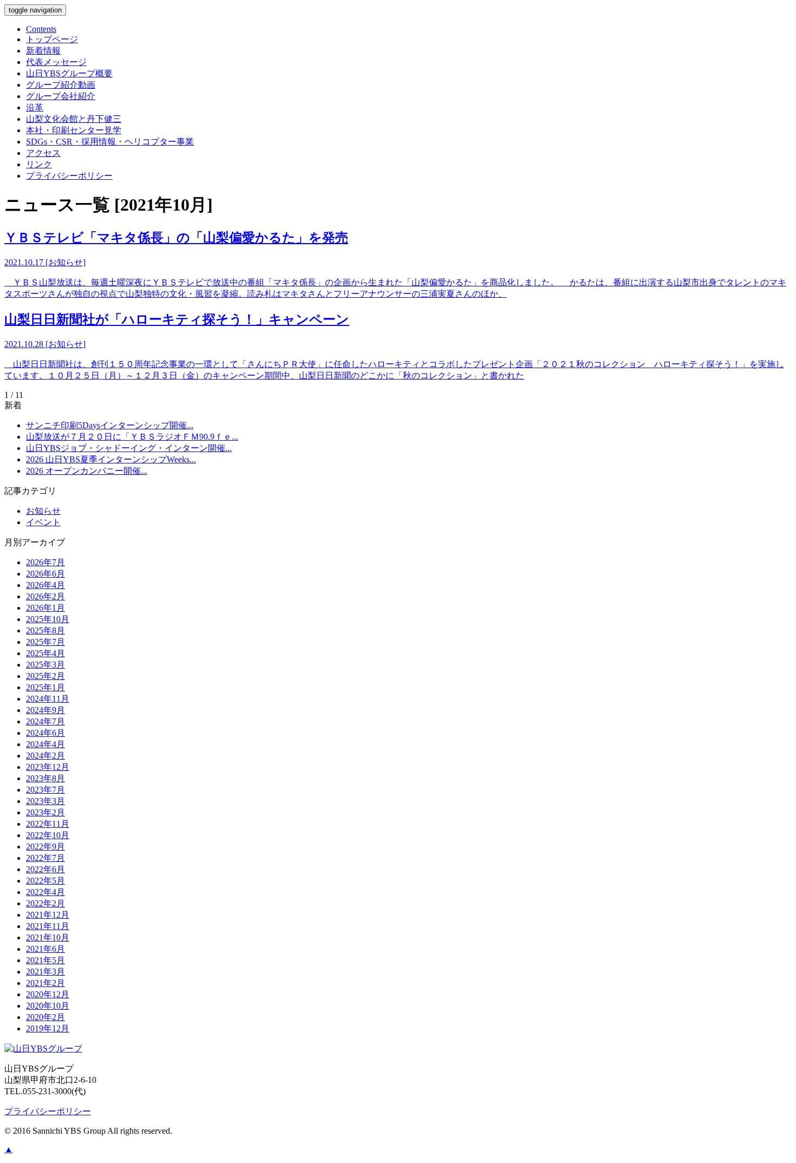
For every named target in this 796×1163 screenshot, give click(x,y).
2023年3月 (45, 801)
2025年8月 (45, 630)
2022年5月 (45, 880)
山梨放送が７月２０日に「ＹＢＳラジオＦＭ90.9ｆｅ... (132, 436)
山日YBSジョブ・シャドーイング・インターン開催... (129, 448)
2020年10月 (47, 1005)
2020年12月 (47, 994)
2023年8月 (45, 778)
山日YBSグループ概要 (69, 73)
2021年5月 (45, 960)
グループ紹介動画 (60, 84)
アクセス (43, 153)
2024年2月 (45, 755)
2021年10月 (47, 937)
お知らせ (43, 510)
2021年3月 (45, 971)
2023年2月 (45, 812)
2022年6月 (45, 869)
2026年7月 (45, 562)
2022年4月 (45, 892)
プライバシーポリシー (69, 175)
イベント (43, 522)
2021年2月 (45, 983)
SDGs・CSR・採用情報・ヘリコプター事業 (110, 141)
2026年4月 (45, 585)
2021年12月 (47, 914)
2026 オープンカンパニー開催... (86, 470)
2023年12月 (47, 767)
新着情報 (43, 50)
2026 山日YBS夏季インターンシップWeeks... (111, 459)
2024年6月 (45, 732)
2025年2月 (45, 676)
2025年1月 (45, 687)
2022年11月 (47, 823)
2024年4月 (45, 744)
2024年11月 (47, 698)
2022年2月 (45, 903)
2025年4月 (45, 653)
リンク (39, 164)
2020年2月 (45, 1017)
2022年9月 (45, 846)
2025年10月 (47, 619)
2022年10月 (47, 835)
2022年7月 (45, 858)
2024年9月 (45, 710)
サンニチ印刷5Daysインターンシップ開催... (109, 425)
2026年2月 (45, 596)
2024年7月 (45, 721)
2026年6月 (45, 573)
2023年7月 (45, 789)
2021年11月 (47, 926)
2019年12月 (47, 1028)
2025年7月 (45, 641)
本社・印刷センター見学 (73, 130)
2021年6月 (45, 948)
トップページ (52, 39)
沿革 (34, 107)
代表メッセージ (56, 62)
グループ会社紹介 (60, 96)
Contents (41, 29)
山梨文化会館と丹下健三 (73, 118)
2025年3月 (45, 664)
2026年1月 (45, 607)
